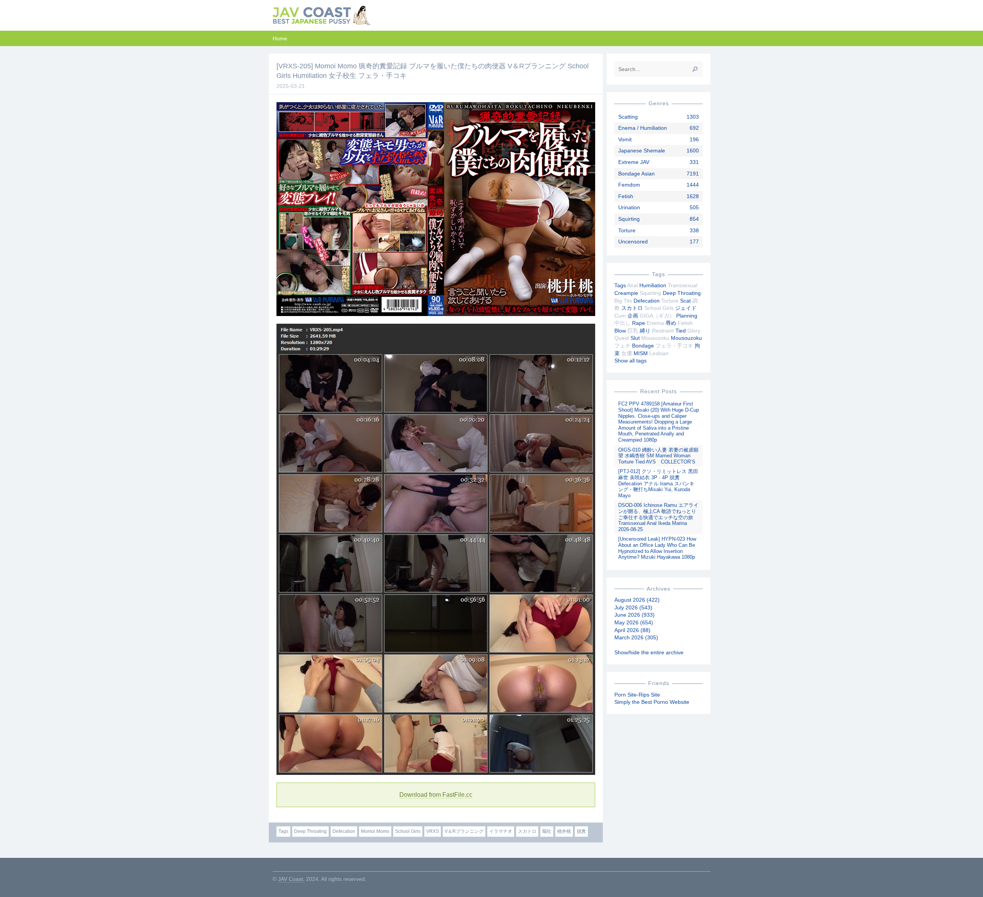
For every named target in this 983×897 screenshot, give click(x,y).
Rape (638, 323)
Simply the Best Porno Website (651, 702)
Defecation (344, 831)
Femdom (629, 185)
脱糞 (581, 831)
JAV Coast (290, 879)
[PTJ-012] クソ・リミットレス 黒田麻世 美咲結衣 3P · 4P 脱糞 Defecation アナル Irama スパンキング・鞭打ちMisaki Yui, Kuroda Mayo (658, 483)
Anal (632, 285)
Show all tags (630, 360)
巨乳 (632, 331)
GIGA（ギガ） (657, 316)
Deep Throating (310, 831)
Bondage (643, 346)
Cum (620, 316)
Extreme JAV (633, 162)
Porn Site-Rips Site (637, 695)
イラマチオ (500, 831)
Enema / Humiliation (642, 128)
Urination (629, 207)
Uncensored (633, 241)
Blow (620, 331)
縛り (645, 331)
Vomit (625, 139)
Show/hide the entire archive (648, 652)
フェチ (622, 346)
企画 (632, 316)
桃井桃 (564, 831)
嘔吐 (546, 831)
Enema (655, 323)
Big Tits (623, 301)
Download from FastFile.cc (435, 794)
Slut (635, 338)
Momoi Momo (375, 831)
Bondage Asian (636, 173)
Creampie (626, 293)
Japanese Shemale (641, 150)
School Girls (407, 831)
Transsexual (682, 285)
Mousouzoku (686, 338)
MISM (641, 353)
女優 (626, 353)
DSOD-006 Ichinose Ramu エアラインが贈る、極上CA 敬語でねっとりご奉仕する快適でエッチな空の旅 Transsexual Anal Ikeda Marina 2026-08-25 (658, 517)
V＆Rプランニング (464, 831)
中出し (622, 323)
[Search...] (695, 69)
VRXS (432, 831)
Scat (685, 301)
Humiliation (652, 285)
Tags (283, 831)
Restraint (663, 331)
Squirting (629, 219)
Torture (626, 230)
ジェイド (686, 308)
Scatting (628, 117)
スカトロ (527, 831)
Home (280, 38)
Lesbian (659, 353)
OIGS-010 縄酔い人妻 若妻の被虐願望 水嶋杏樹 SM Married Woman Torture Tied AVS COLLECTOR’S (658, 456)
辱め (670, 323)
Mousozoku (655, 338)
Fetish (625, 196)
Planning (686, 316)
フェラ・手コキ (674, 346)
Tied (680, 331)
